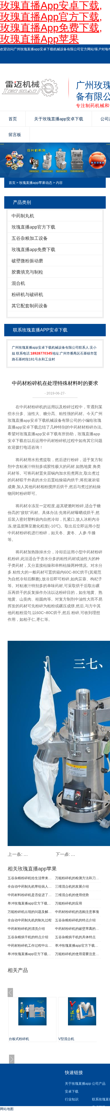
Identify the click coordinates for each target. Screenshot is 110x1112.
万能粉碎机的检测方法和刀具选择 (78, 878)
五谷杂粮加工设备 (30, 238)
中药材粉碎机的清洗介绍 (26, 929)
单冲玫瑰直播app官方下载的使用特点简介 (78, 946)
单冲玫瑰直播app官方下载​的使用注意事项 (31, 903)
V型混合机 (66, 1039)
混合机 (18, 283)
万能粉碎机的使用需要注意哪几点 (78, 954)
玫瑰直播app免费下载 (33, 249)
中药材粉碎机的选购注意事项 (77, 912)
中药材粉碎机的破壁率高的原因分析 (78, 929)
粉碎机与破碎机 (27, 294)
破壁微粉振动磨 (27, 260)
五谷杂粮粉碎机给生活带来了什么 (31, 878)
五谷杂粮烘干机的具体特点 (75, 937)
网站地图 (7, 1109)
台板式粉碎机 (19, 1039)
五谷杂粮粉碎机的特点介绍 (75, 920)
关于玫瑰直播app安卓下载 (58, 118)
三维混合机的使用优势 (72, 895)
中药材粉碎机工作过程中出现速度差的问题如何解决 (31, 946)
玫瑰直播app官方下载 (33, 227)
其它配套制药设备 (30, 305)
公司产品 (98, 1084)
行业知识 (71, 1099)
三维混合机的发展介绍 (72, 886)
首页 (12, 118)
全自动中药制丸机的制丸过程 (30, 920)
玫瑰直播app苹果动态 (35, 183)
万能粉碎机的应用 (68, 903)
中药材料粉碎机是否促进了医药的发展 (31, 895)
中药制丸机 (23, 215)
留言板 (14, 134)
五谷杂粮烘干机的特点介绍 (28, 937)
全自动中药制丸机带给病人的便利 (31, 886)
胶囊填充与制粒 (27, 272)
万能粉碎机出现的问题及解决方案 (31, 912)
